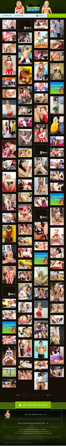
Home (21, 429)
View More (44, 429)
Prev (18, 395)
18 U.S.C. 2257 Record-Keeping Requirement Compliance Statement (30, 433)
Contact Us (46, 431)
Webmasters (40, 431)
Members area (20, 15)
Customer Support (32, 431)
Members (25, 429)
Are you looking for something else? (31, 423)
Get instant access (58, 15)
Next (48, 395)
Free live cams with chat (34, 414)
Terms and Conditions (22, 431)
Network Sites (7, 15)
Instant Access (38, 429)
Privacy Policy (48, 433)
